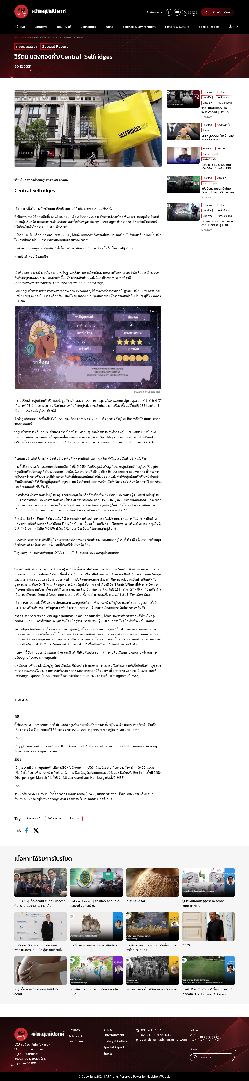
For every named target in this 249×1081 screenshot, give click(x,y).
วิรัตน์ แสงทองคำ (55, 818)
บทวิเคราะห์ (64, 26)
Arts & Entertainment (113, 1032)
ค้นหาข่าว (156, 12)
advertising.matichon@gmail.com (163, 1039)
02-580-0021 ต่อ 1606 (156, 1034)
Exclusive (40, 26)
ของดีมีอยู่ (208, 97)
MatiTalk (221, 148)
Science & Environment (139, 26)
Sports (107, 1053)
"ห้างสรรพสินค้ (33, 818)
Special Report (209, 26)
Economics (88, 26)
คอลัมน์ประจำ (26, 46)
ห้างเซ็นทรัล (75, 818)
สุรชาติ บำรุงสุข (210, 183)
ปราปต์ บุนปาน (225, 103)
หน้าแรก (19, 26)
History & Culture (177, 26)
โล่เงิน (206, 130)
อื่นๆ (232, 26)
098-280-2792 (151, 1030)
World (109, 26)
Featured (221, 92)
